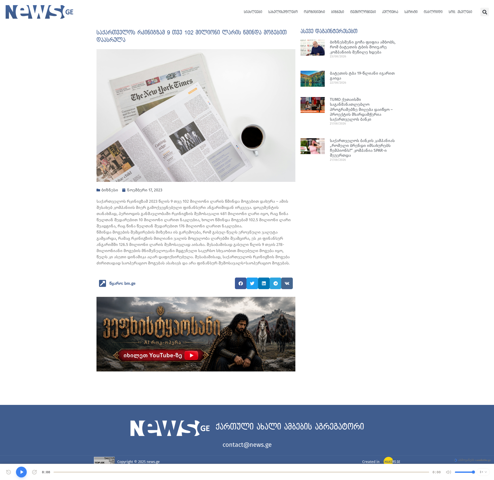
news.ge (153, 462)
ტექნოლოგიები (363, 12)
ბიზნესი (337, 12)
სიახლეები (253, 12)
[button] (484, 12)
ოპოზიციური (314, 12)
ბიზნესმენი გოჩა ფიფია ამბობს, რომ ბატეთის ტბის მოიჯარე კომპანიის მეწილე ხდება (362, 47)
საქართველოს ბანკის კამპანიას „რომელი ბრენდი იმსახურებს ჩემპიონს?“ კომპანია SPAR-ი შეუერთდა (362, 148)
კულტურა (390, 12)
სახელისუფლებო (283, 12)
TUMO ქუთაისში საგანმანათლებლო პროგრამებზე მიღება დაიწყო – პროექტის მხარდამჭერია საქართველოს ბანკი (361, 109)
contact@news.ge (247, 444)
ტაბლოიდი (433, 12)
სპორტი (411, 12)
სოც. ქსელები (460, 12)
